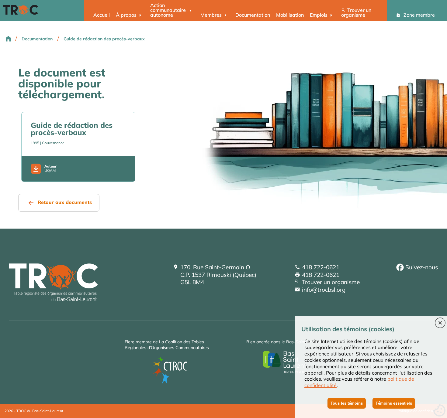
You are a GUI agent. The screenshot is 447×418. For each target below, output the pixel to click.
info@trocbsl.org (323, 289)
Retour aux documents (65, 202)
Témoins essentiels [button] (394, 403)
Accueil (101, 14)
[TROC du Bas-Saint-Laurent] (22, 13)
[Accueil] (53, 299)
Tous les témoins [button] (347, 403)
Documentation (252, 14)
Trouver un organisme (356, 12)
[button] (440, 323)
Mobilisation (290, 14)
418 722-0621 (320, 267)
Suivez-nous (421, 267)
